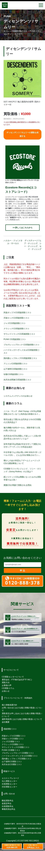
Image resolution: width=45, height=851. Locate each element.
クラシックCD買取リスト (13, 744)
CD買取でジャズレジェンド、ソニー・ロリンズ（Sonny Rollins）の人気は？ (22, 470)
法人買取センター (9, 781)
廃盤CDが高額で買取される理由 (17, 485)
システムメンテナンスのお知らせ (18, 396)
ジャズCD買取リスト (11, 742)
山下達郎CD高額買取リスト (16, 369)
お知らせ (5, 691)
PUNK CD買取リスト (11, 750)
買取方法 (5, 682)
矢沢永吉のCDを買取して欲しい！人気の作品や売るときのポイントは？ (22, 437)
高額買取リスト (10, 729)
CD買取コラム (8, 688)
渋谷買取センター (9, 787)
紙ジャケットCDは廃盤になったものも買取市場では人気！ (22, 478)
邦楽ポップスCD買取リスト (14, 736)
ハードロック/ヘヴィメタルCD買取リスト (20, 756)
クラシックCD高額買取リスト (17, 329)
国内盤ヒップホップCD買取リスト (17, 759)
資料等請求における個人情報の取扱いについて (22, 719)
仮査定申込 (6, 803)
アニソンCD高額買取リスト (16, 364)
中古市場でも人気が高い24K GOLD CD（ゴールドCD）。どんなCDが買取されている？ (22, 454)
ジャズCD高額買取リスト (15, 323)
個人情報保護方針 (9, 705)
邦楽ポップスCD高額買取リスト (17, 313)
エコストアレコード (10, 778)
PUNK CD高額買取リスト (15, 339)
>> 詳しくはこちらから (23, 228)
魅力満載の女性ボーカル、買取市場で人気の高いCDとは (22, 429)
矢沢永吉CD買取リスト (12, 764)
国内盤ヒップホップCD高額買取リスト (20, 358)
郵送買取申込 (7, 801)
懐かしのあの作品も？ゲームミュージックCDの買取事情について (22, 461)
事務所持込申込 (8, 809)
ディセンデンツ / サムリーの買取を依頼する (22, 134)
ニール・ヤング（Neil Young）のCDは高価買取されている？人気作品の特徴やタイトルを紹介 (22, 413)
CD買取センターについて (13, 677)
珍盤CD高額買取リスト (14, 374)
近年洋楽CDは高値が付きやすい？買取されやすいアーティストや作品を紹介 (22, 445)
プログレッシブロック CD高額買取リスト (22, 345)
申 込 (22, 570)
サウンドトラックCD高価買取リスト (19, 334)
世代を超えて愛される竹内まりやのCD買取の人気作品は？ (22, 420)
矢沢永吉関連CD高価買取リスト (17, 380)
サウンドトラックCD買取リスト (16, 747)
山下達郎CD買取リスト (12, 762)
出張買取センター (9, 784)
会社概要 (5, 722)
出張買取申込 (7, 806)
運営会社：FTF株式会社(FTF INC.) (17, 680)
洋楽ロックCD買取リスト (13, 739)
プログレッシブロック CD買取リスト (18, 753)
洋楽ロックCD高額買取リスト (17, 318)
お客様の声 (6, 685)
